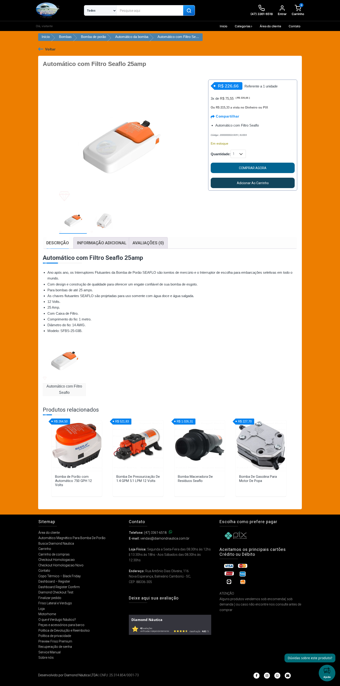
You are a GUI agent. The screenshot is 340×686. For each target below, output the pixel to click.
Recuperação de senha (55, 647)
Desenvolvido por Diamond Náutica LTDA (68, 675)
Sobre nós (46, 657)
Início (46, 37)
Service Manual (49, 652)
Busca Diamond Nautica (56, 543)
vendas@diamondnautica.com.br (164, 538)
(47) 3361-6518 (155, 532)
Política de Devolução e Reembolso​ (64, 630)
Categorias (242, 26)
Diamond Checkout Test (55, 592)
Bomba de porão (93, 37)
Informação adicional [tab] (102, 242)
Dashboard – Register (54, 581)
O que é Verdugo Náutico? (57, 619)
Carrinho (44, 549)
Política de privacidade (54, 636)
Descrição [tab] (57, 242)
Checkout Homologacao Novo (60, 565)
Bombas (65, 37)
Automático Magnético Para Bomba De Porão (71, 538)
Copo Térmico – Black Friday (59, 576)
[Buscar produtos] (189, 10)
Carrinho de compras (54, 554)
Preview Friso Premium (55, 641)
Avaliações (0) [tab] (148, 242)
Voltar (50, 49)
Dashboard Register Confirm (59, 587)
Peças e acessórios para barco (61, 625)
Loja (41, 609)
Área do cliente (270, 26)
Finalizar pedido (49, 598)
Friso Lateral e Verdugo (55, 603)
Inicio (223, 26)
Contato (294, 26)
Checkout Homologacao (56, 560)
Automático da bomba (131, 37)
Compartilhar (227, 116)
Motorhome (47, 614)
